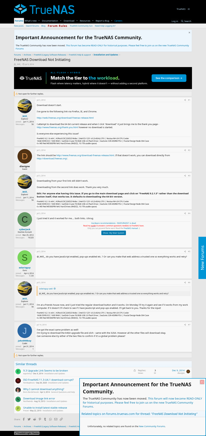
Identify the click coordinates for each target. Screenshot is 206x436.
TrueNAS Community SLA (81, 25)
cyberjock (24, 229)
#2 (189, 150)
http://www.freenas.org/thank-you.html (57, 127)
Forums (19, 20)
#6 (189, 282)
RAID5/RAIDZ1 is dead (126, 223)
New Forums (202, 258)
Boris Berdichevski (31, 392)
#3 (189, 175)
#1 (189, 100)
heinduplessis (29, 382)
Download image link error (39, 398)
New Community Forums (152, 426)
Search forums (32, 25)
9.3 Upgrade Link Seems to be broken (45, 370)
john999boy (24, 340)
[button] (39, 21)
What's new (31, 20)
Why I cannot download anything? (43, 389)
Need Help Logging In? (105, 25)
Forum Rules (57, 26)
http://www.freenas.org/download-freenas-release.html (85, 155)
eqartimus (27, 373)
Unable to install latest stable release (45, 407)
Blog (43, 25)
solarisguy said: (46, 288)
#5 (189, 251)
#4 (189, 213)
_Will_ (18, 64)
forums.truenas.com (120, 414)
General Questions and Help (63, 392)
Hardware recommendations (103, 223)
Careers (118, 20)
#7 (189, 324)
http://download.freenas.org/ (52, 158)
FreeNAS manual (131, 228)
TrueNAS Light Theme (28, 433)
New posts (19, 25)
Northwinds (28, 401)
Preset (26, 410)
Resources (85, 20)
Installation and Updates (54, 373)
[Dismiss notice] (189, 33)
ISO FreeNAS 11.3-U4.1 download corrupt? (48, 379)
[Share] (185, 100)
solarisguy (25, 267)
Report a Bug (102, 20)
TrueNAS (181, 8)
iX (189, 8)
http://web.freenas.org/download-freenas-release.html (65, 117)
